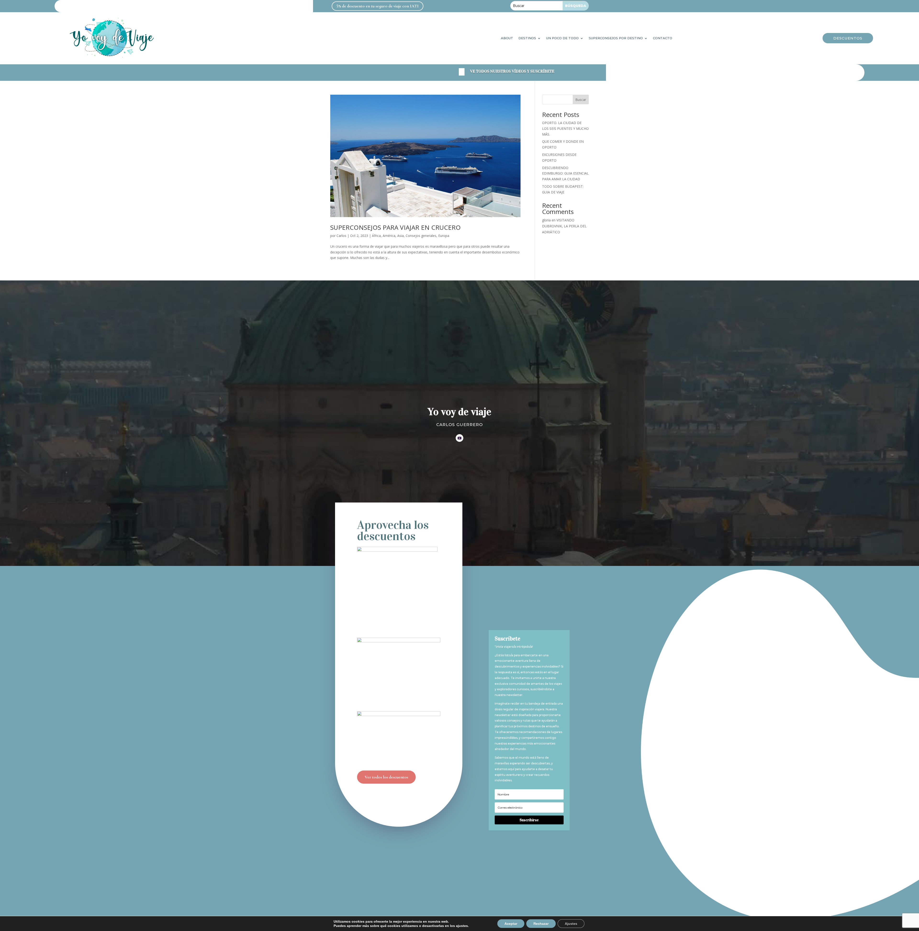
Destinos (527, 38)
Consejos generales (421, 235)
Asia (400, 235)
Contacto (662, 38)
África (376, 235)
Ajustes (571, 924)
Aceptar (510, 924)
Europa (443, 235)
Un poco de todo (562, 38)
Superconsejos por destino (616, 38)
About (507, 38)
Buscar (580, 99)
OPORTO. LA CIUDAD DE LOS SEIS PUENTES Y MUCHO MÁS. (565, 128)
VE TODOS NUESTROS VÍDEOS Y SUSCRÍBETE (512, 71)
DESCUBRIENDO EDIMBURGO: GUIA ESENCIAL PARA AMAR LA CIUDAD (565, 173)
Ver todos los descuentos (386, 777)
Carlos (341, 235)
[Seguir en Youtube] (459, 438)
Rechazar (541, 924)
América (389, 235)
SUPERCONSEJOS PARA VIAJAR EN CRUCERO (395, 227)
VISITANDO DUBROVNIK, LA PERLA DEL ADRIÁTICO (564, 226)
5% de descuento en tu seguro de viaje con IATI (377, 6)
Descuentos (847, 38)
